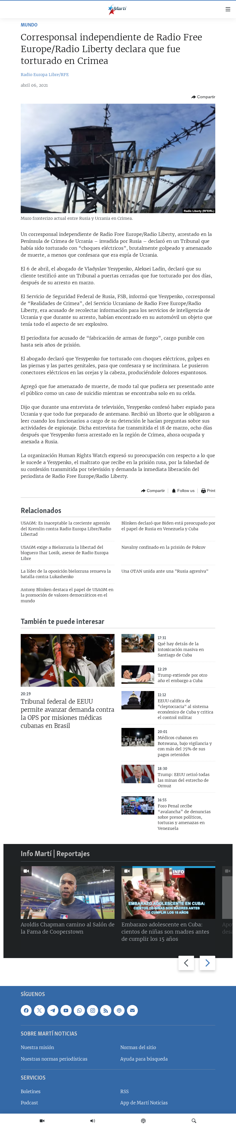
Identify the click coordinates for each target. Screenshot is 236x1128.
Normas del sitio (138, 1048)
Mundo (29, 25)
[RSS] (105, 1010)
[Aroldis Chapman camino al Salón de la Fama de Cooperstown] (68, 892)
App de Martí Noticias (144, 1103)
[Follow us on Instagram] (92, 1010)
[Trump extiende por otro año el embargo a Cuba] (137, 674)
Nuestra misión (37, 1048)
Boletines (31, 1092)
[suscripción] (132, 1010)
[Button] (203, 97)
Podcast (29, 1103)
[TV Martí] (42, 1121)
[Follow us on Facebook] (26, 1010)
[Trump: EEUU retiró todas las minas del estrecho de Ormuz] (137, 774)
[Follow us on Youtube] (65, 1010)
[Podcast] (143, 1121)
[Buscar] (194, 1121)
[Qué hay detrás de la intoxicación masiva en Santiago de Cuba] (137, 643)
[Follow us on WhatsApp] (79, 1010)
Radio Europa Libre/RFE (45, 74)
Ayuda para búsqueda (144, 1059)
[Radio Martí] (92, 1121)
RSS (124, 1092)
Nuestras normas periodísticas (54, 1059)
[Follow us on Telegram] (52, 1010)
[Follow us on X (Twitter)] (39, 1010)
